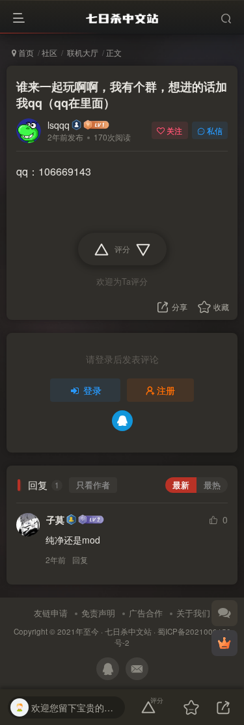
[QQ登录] (122, 420)
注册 (166, 390)
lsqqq (58, 124)
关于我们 (193, 613)
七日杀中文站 (128, 631)
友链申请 (51, 613)
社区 (49, 52)
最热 (212, 485)
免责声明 (98, 613)
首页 (25, 52)
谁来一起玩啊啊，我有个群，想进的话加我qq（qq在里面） (121, 94)
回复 (80, 559)
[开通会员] (224, 643)
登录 (92, 390)
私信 (215, 130)
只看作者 (93, 485)
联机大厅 (81, 52)
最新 (180, 485)
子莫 (55, 519)
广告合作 (146, 613)
